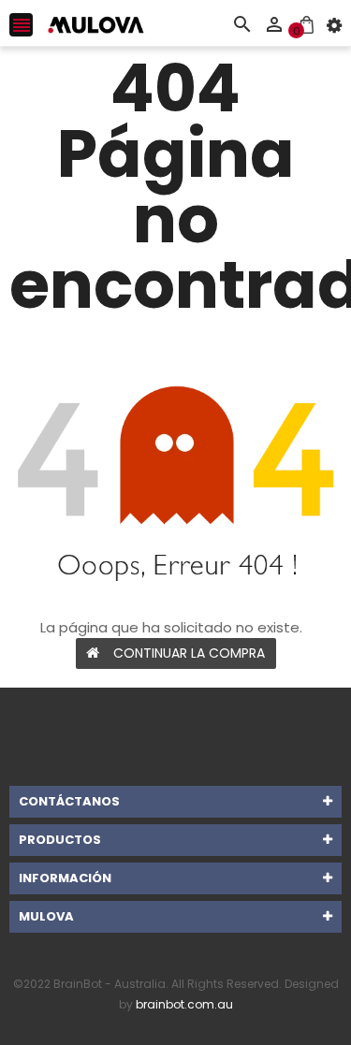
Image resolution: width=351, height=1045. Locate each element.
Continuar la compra (189, 653)
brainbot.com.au (184, 1004)
